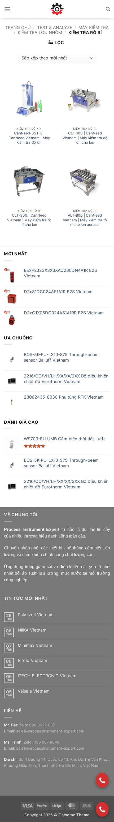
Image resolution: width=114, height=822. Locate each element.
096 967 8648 (46, 742)
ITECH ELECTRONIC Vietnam (47, 675)
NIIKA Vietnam (32, 630)
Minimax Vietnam (35, 645)
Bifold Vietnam (32, 660)
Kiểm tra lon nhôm (40, 32)
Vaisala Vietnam (34, 691)
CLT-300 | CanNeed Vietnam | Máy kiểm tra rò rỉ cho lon (29, 220)
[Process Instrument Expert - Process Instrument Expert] (57, 9)
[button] (7, 9)
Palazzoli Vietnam (36, 614)
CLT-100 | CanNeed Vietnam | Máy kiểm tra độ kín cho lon (85, 137)
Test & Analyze (54, 27)
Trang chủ (18, 27)
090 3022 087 (42, 725)
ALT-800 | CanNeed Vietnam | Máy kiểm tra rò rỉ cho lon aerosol (85, 220)
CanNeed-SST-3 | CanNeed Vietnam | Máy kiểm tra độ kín (29, 137)
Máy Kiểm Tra (93, 27)
